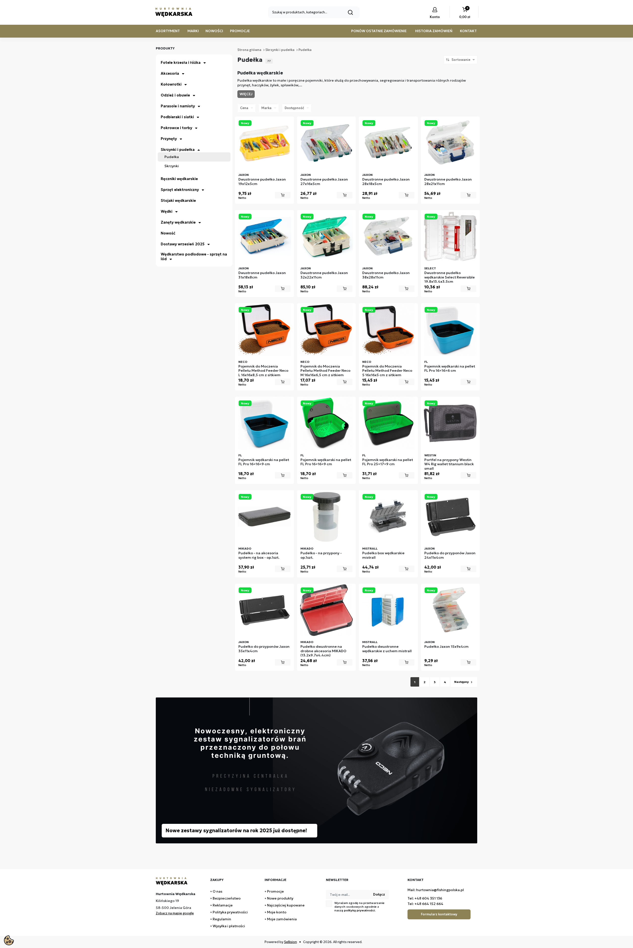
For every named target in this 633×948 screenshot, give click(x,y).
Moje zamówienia (282, 919)
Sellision (290, 942)
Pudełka (171, 157)
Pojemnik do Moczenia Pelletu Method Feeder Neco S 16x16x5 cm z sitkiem (387, 370)
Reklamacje (223, 905)
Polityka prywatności (230, 912)
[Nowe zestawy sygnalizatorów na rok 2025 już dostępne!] (316, 769)
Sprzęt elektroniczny (180, 189)
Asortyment (168, 31)
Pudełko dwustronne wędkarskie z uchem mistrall (387, 649)
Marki (193, 31)
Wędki (166, 211)
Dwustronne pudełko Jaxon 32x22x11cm (324, 275)
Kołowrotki (171, 84)
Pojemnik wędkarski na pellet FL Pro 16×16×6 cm (449, 368)
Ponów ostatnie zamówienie (379, 31)
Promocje (240, 31)
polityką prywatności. (360, 910)
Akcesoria (170, 73)
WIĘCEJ (246, 94)
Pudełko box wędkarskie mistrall (383, 555)
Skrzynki (171, 166)
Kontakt (468, 31)
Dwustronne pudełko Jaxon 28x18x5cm (386, 181)
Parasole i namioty (178, 106)
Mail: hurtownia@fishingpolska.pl (435, 890)
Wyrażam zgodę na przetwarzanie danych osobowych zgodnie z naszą (359, 906)
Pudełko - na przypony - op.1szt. (321, 555)
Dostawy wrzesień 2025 (182, 244)
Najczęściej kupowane (286, 905)
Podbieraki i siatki (177, 117)
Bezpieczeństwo (227, 898)
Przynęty (169, 138)
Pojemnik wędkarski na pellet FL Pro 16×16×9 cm (263, 462)
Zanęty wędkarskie (178, 222)
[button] (465, 13)
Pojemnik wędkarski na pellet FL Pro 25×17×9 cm (387, 462)
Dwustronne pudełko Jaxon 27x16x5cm (324, 181)
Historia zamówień (433, 31)
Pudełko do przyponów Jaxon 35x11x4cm (264, 649)
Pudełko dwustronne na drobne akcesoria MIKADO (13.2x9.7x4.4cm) (323, 651)
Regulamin (222, 919)
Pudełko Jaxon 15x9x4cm (446, 647)
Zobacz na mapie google (175, 913)
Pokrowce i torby (176, 127)
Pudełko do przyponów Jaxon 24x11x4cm (449, 555)
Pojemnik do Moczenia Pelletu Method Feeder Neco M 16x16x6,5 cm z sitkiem (325, 370)
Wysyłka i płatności (229, 926)
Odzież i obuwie (175, 95)
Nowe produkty (280, 898)
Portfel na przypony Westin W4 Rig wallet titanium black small (449, 464)
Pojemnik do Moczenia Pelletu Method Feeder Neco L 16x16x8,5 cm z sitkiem (263, 370)
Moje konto (276, 912)
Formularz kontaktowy (439, 914)
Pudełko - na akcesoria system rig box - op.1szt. (258, 555)
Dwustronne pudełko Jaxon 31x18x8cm (262, 275)
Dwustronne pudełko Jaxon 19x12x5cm (262, 181)
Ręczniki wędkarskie (179, 178)
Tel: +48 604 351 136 (424, 898)
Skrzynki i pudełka (178, 149)
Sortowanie (461, 60)
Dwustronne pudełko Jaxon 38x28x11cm (386, 275)
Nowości (214, 31)
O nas (217, 891)
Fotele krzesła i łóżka (181, 62)
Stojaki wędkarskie (178, 200)
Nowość (168, 233)
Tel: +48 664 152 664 (425, 904)
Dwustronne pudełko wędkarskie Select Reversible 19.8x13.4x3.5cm (449, 277)
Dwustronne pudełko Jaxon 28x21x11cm (448, 181)
